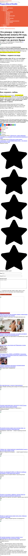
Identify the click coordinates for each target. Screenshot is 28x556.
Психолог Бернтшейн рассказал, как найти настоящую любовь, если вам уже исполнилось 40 (13, 334)
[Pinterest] (7, 125)
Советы (5, 26)
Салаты (7, 23)
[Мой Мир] (5, 125)
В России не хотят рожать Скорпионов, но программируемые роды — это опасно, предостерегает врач (13, 141)
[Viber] (11, 125)
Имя (1, 273)
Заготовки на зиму (10, 15)
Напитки (8, 19)
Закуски (8, 17)
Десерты (8, 14)
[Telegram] (15, 125)
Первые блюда (9, 22)
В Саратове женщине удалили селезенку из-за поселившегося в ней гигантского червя (11, 538)
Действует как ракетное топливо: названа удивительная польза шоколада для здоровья (13, 315)
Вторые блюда (9, 11)
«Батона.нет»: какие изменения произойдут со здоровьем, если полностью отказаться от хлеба (14, 137)
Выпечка (8, 13)
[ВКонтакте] (1, 125)
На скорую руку (10, 18)
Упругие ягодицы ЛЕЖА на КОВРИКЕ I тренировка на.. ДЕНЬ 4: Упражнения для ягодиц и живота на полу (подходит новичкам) (13, 355)
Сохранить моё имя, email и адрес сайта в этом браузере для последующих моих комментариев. (12, 291)
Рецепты (5, 10)
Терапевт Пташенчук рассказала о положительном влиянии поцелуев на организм (12, 366)
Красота (5, 6)
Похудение (5, 9)
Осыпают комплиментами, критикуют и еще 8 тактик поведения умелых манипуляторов (13, 406)
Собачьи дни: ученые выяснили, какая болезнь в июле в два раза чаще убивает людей (13, 450)
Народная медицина (8, 7)
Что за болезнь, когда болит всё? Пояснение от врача (13, 345)
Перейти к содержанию (6, 0)
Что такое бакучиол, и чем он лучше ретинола (11, 385)
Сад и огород (6, 24)
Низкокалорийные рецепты (12, 20)
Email (1, 276)
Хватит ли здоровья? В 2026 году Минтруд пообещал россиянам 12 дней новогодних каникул (13, 472)
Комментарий (3, 278)
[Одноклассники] (3, 125)
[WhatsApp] (13, 125)
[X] (9, 125)
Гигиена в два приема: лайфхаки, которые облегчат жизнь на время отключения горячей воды (12, 495)
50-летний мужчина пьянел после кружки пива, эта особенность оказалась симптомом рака (12, 428)
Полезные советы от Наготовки (8, 4)
